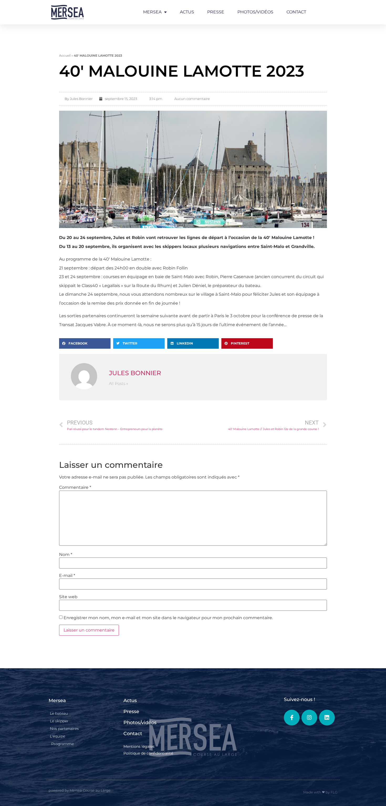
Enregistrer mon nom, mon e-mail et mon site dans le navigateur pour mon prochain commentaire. (168, 618)
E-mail (67, 576)
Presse (215, 11)
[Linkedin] (327, 717)
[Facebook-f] (292, 717)
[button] (85, 343)
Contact (296, 11)
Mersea (152, 11)
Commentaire (75, 487)
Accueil (65, 55)
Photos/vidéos (255, 11)
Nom (65, 555)
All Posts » (118, 383)
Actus (187, 11)
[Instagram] (309, 717)
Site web (68, 597)
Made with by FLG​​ (320, 792)
